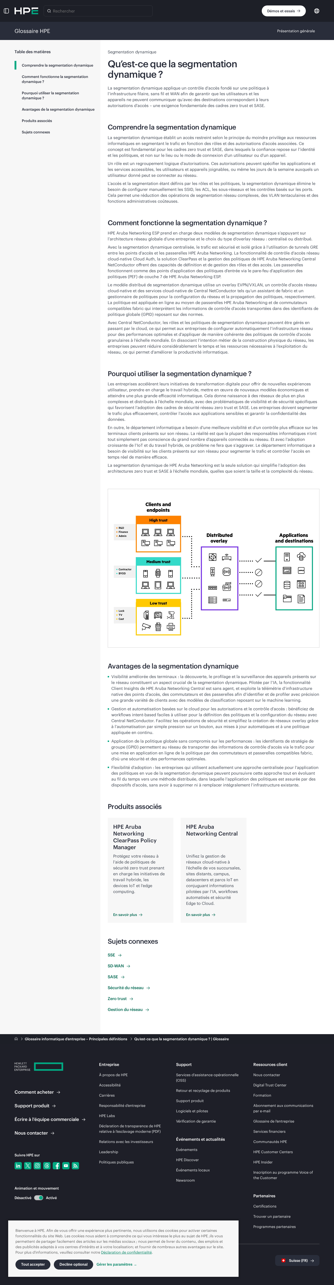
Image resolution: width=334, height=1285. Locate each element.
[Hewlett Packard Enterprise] (26, 10)
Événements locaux (193, 1170)
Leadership (108, 1152)
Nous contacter (266, 1075)
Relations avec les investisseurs (126, 1141)
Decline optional (73, 1264)
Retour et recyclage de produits (203, 1090)
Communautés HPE (270, 1141)
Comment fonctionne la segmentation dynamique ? (55, 79)
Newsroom (185, 1180)
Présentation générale (296, 31)
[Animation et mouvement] (38, 1197)
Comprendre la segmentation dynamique (57, 65)
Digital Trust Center (270, 1085)
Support (32, 1105)
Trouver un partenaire (272, 1216)
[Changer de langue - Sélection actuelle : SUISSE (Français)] (316, 10)
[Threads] (46, 1165)
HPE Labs (107, 1115)
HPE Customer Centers (273, 1152)
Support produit (190, 1100)
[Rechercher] (49, 11)
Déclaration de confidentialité (126, 1252)
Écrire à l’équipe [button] (47, 1119)
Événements (186, 1149)
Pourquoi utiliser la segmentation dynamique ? (50, 95)
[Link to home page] (17, 1039)
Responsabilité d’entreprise (122, 1105)
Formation (262, 1095)
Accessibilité (110, 1085)
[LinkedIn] (18, 1165)
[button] (6, 10)
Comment (34, 1092)
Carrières (107, 1095)
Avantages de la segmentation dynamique (58, 109)
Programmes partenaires (274, 1226)
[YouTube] (66, 1165)
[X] (27, 1165)
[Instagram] (37, 1165)
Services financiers (269, 1131)
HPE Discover (187, 1160)
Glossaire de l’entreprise (273, 1121)
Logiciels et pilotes (192, 1111)
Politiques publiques (116, 1162)
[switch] (36, 1197)
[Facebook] (56, 1165)
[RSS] (75, 1165)
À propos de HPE (113, 1075)
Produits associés (37, 120)
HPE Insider (263, 1162)
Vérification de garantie (196, 1121)
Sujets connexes (36, 132)
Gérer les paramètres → (117, 1264)
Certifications (265, 1206)
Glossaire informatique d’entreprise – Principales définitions (76, 1039)
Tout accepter (33, 1264)
